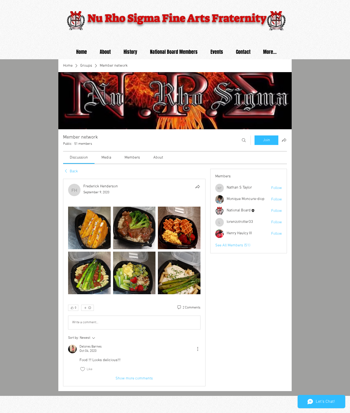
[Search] (244, 140)
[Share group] (284, 140)
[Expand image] (89, 228)
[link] (79, 157)
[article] (134, 282)
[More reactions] (87, 308)
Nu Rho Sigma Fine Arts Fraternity (178, 18)
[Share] (197, 186)
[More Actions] (197, 349)
